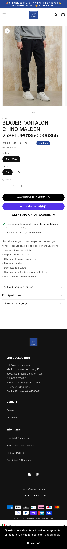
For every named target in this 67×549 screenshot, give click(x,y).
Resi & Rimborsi (15, 452)
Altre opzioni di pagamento (33, 214)
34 (19, 172)
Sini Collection (28, 519)
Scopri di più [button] (52, 534)
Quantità (6, 179)
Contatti (11, 410)
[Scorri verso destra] (40, 112)
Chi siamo (12, 417)
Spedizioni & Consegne (20, 460)
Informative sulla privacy (20, 445)
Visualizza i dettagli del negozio (23, 232)
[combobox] (33, 525)
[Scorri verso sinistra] (26, 112)
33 (7, 172)
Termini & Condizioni (18, 438)
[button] (4, 14)
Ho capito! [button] (33, 543)
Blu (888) (11, 159)
